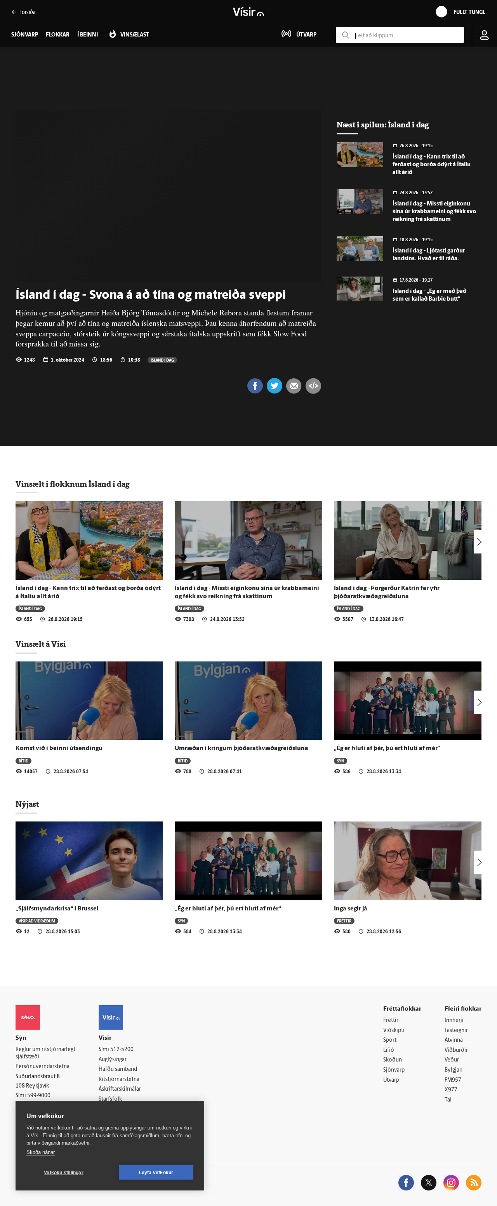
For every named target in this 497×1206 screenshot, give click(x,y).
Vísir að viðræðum (37, 920)
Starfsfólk (110, 1099)
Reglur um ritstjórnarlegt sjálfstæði (45, 1053)
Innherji (454, 1020)
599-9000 (38, 1096)
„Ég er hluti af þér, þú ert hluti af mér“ (387, 748)
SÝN (340, 760)
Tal (448, 1100)
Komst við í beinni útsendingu (59, 748)
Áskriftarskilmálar (120, 1089)
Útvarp (391, 1080)
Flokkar (58, 35)
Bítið (23, 760)
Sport (389, 1040)
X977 (451, 1090)
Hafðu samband (118, 1069)
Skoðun (392, 1060)
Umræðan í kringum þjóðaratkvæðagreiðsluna (241, 748)
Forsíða (27, 12)
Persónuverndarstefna (43, 1067)
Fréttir (344, 920)
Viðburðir (456, 1050)
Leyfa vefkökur (156, 1172)
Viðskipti (394, 1031)
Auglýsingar (113, 1060)
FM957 (453, 1080)
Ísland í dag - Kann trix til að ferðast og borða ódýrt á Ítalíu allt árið (432, 165)
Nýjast (27, 804)
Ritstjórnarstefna (119, 1079)
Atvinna (454, 1040)
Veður (452, 1060)
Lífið (388, 1050)
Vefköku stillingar (63, 1172)
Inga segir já (350, 909)
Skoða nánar (40, 1152)
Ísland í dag (162, 360)
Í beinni (87, 35)
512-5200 (122, 1050)
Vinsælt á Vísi (41, 644)
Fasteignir (456, 1031)
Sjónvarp (394, 1070)
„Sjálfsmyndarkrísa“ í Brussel (57, 909)
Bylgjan (453, 1070)
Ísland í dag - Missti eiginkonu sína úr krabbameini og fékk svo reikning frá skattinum (434, 212)
